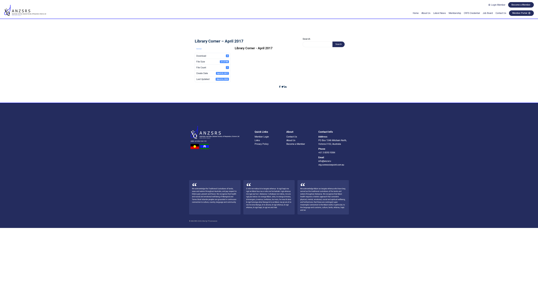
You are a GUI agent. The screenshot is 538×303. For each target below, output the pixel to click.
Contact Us (501, 13)
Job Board (488, 13)
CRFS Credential (472, 13)
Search (306, 39)
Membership (455, 13)
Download (199, 49)
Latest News (439, 13)
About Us (425, 13)
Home (416, 13)
